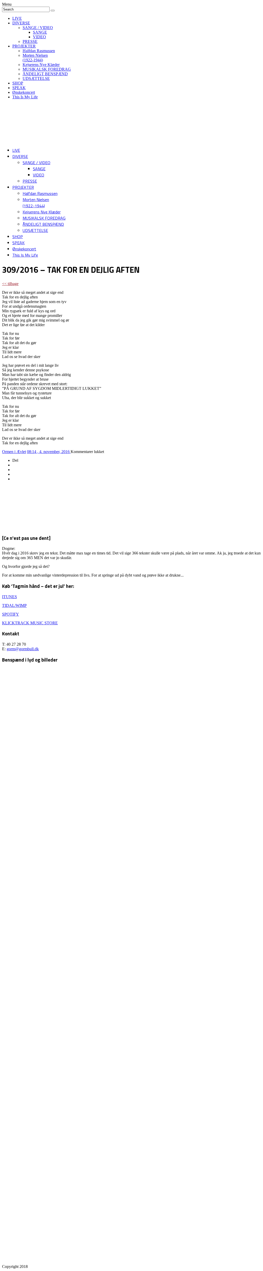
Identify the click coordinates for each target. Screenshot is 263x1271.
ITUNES (9, 597)
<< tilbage (10, 283)
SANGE (40, 32)
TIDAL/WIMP (14, 605)
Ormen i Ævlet (14, 451)
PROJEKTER (24, 46)
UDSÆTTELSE (36, 78)
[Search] (53, 10)
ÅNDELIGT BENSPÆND (45, 74)
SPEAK (19, 88)
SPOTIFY (10, 614)
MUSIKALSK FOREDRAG (47, 69)
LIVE (17, 18)
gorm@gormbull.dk (23, 649)
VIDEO (39, 37)
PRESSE (30, 41)
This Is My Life (25, 97)
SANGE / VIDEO (38, 27)
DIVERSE (21, 23)
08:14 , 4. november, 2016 (49, 451)
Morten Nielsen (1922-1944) (35, 57)
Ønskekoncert (23, 92)
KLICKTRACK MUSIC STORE (30, 623)
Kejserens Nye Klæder (41, 64)
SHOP (17, 83)
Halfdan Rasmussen (39, 51)
